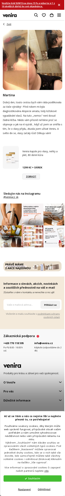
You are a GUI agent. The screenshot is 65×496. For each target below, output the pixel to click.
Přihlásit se (50, 304)
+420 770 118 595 (13, 343)
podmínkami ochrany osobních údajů (49, 315)
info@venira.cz (43, 343)
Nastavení (24, 489)
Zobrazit (31, 176)
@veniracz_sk (10, 197)
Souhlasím (34, 478)
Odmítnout (44, 489)
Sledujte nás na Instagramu (21, 193)
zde (46, 470)
